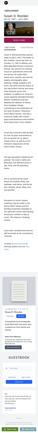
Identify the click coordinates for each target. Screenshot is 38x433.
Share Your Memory (13, 347)
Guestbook (27, 47)
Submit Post (19, 382)
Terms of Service (24, 424)
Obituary (10, 47)
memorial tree (19, 243)
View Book (10, 316)
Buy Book (21, 316)
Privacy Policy (13, 424)
